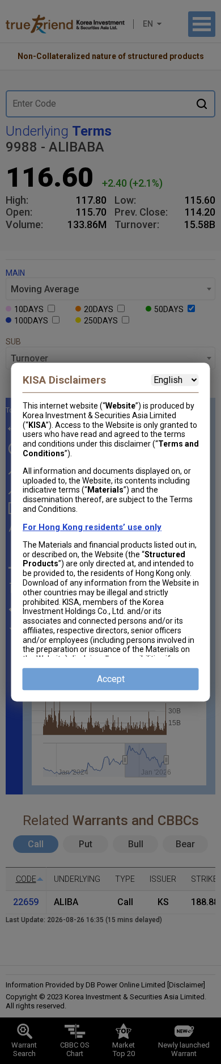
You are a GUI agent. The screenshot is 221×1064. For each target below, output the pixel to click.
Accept (111, 679)
